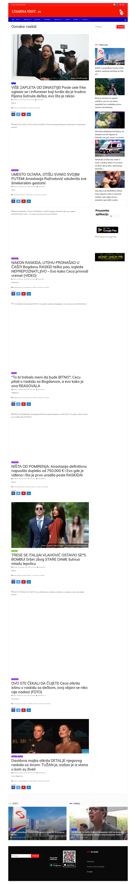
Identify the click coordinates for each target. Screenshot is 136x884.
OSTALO (85, 19)
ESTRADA (15, 170)
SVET (13, 83)
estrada (28, 487)
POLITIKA (37, 19)
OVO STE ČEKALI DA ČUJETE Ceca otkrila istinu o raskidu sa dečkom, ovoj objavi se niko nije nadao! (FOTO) (49, 687)
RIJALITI (14, 756)
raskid (20, 108)
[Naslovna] (13, 19)
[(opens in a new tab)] (50, 57)
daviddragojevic (23, 781)
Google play (114, 4)
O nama (89, 872)
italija (14, 575)
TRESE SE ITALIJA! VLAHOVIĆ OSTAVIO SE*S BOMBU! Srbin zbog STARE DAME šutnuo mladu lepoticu (48, 559)
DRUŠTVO (57, 19)
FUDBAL (14, 551)
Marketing (90, 861)
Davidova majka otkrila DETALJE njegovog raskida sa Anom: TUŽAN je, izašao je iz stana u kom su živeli (49, 764)
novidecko (30, 703)
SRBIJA (13, 829)
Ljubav (24, 703)
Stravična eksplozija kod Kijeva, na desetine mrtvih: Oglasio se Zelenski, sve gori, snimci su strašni (109, 134)
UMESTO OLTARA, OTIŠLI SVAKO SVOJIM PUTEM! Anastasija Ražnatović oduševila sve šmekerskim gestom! (48, 178)
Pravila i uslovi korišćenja (95, 867)
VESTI (18, 19)
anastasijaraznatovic (19, 194)
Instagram (123, 4)
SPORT (75, 19)
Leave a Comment (34, 108)
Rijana (25, 108)
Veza (31, 194)
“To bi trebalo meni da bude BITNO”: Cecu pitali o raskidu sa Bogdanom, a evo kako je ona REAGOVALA (47, 381)
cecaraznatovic (27, 287)
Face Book (117, 4)
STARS (67, 19)
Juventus (19, 575)
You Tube (120, 4)
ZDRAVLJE (26, 19)
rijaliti (34, 781)
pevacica (15, 108)
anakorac (15, 781)
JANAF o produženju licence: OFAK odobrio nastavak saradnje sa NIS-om (109, 71)
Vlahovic (28, 575)
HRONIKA (47, 19)
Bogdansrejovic (17, 287)
